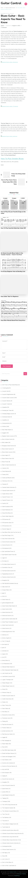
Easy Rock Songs (6, 535)
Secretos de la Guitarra (7, 763)
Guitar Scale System (7, 625)
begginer (4, 433)
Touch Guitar (5, 827)
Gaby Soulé (5, 586)
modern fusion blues (7, 699)
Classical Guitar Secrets (8, 490)
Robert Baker (5, 743)
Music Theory (5, 705)
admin (2, 25)
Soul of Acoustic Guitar (7, 785)
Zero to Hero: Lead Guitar (8, 865)
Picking (4, 721)
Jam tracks (4, 644)
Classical (4, 484)
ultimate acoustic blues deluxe (9, 830)
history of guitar (6, 638)
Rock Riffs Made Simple (8, 750)
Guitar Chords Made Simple (8, 606)
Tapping (4, 798)
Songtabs (4, 782)
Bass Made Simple (6, 429)
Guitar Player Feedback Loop (9, 622)
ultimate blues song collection (9, 836)
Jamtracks (4, 651)
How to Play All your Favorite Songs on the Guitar (13, 212)
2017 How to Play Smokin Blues (10, 385)
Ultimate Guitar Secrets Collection (10, 843)
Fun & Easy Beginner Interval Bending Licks (13, 271)
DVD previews (5, 526)
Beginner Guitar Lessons (7, 13)
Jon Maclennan (5, 663)
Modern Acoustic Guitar (7, 695)
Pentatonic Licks (6, 718)
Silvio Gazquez (5, 772)
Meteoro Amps (6, 692)
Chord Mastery (5, 471)
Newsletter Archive (7, 715)
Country (4, 503)
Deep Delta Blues (6, 513)
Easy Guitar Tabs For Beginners (9, 296)
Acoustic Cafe (5, 391)
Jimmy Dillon (5, 660)
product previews (6, 731)
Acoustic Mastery (6, 401)
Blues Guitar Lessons (7, 452)
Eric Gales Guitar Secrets (8, 564)
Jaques (3, 654)
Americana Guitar (6, 417)
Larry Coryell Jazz (6, 673)
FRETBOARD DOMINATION (9, 583)
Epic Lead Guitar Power (7, 551)
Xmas (3, 856)
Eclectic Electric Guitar (7, 542)
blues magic (5, 455)
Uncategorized (5, 846)
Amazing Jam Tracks (7, 410)
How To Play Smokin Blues (12, 158)
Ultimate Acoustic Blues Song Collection (12, 833)
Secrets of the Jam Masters (8, 766)
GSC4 (3, 596)
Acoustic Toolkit (6, 404)
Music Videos (5, 708)
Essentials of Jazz (6, 567)
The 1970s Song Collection (8, 804)
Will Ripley (5, 852)
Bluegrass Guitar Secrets (8, 445)
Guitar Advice (5, 599)
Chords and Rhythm (6, 478)
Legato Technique (6, 679)
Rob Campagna (5, 740)
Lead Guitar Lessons (7, 676)
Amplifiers (4, 420)
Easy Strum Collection (7, 538)
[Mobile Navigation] (25, 4)
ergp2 (3, 558)
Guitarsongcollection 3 (7, 631)
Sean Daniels (5, 760)
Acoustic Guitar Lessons (8, 397)
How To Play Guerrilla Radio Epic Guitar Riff (13, 228)
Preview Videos (6, 727)
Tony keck (4, 820)
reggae (4, 737)
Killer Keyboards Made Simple (9, 670)
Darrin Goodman (6, 506)
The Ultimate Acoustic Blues (9, 811)
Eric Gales (4, 561)
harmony (4, 635)
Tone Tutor (5, 814)
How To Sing (5, 641)
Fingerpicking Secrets (7, 574)
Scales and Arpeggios (7, 756)
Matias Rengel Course (7, 686)
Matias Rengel (5, 683)
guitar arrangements (7, 603)
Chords (4, 474)
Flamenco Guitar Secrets (8, 577)
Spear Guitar (5, 788)
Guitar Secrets (5, 628)
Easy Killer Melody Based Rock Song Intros (13, 320)
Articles (4, 426)
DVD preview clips (6, 522)
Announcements (6, 423)
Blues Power (5, 461)
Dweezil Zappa (5, 529)
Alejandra (4, 407)
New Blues (5, 711)
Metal (3, 689)
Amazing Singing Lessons (8, 413)
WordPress (17, 875)
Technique (4, 801)
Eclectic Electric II (6, 545)
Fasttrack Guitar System (8, 570)
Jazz (3, 657)
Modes (4, 702)
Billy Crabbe (5, 442)
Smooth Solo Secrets (7, 779)
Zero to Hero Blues (6, 862)
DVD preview (5, 519)
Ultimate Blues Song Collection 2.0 (10, 840)
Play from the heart (6, 724)
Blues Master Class (7, 458)
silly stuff (4, 769)
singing (3, 776)
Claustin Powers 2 (6, 500)
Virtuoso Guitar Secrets (7, 849)
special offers (5, 792)
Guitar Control (11, 3)
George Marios (5, 590)
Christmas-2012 (6, 481)
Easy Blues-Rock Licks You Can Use (10, 532)
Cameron (4, 468)
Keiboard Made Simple (7, 667)
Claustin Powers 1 (6, 497)
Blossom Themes (21, 874)
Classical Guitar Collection (8, 487)
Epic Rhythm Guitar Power (8, 554)
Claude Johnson (6, 494)
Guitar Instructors (6, 612)
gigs (3, 593)
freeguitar (4, 580)
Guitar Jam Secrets (6, 615)
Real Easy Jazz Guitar (7, 734)
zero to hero (5, 859)
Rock (3, 747)
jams (3, 647)
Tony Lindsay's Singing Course (9, 824)
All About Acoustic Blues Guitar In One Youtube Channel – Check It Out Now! (12, 253)
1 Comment (4, 27)
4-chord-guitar (5, 388)
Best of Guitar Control (7, 439)
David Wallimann (6, 510)
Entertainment (5, 548)
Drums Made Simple (7, 516)
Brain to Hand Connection (8, 465)
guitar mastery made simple (8, 619)
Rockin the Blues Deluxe (8, 753)
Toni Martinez (5, 817)
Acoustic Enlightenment (8, 394)
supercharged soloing (7, 795)
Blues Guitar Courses (7, 449)
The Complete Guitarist (8, 808)
